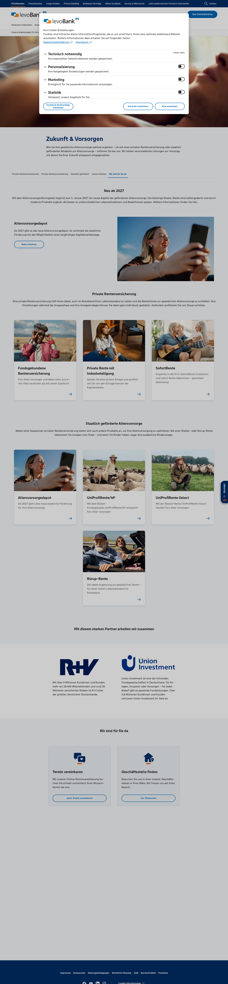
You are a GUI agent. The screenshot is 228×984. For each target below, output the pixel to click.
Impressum (82, 42)
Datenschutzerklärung (56, 42)
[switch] (181, 66)
